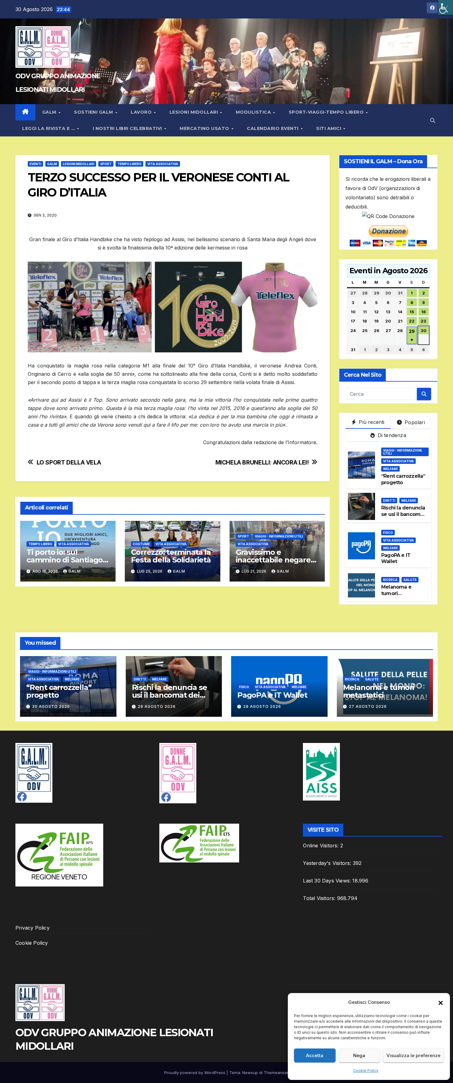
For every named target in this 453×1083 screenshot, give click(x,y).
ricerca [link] (390, 580)
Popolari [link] (414, 422)
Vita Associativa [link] (162, 164)
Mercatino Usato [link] (205, 128)
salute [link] (410, 580)
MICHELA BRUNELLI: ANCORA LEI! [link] (262, 462)
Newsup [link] (250, 1072)
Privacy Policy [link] (32, 928)
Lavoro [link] (142, 112)
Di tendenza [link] (391, 435)
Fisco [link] (388, 532)
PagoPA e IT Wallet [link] (395, 558)
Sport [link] (106, 164)
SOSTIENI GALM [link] (94, 112)
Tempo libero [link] (129, 164)
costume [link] (141, 544)
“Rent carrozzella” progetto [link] (58, 691)
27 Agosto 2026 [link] (368, 706)
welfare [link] (390, 469)
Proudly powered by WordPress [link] (195, 1072)
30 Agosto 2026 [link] (51, 706)
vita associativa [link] (253, 544)
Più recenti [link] (370, 422)
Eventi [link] (35, 164)
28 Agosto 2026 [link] (262, 706)
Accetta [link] (314, 1055)
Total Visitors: (320, 898)
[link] (445, 7)
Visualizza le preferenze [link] (413, 1055)
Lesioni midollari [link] (194, 112)
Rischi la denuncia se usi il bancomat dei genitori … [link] (403, 514)
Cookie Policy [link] (365, 1070)
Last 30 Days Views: (327, 881)
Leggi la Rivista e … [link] (49, 128)
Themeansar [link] (276, 1072)
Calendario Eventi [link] (273, 128)
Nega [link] (359, 1055)
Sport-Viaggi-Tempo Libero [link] (327, 112)
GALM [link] (50, 112)
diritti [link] (389, 500)
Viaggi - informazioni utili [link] (279, 536)
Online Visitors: (321, 845)
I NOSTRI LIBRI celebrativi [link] (128, 128)
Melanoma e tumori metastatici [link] (396, 593)
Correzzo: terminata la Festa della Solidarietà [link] (171, 556)
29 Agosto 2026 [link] (157, 706)
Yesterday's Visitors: (328, 863)
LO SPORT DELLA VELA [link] (69, 462)
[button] (441, 1002)
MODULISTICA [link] (254, 112)
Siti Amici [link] (329, 128)
